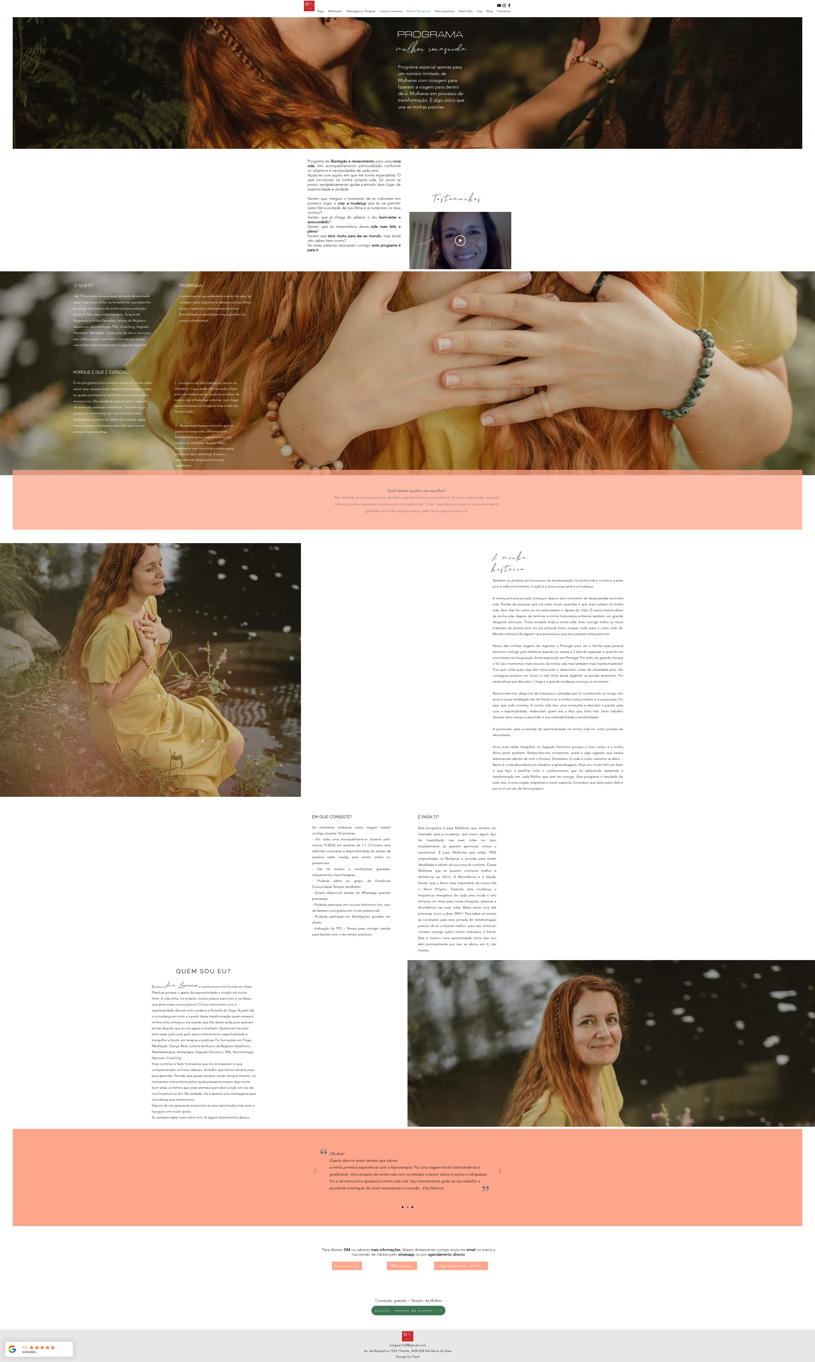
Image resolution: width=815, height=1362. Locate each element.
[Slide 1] (402, 1207)
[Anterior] (315, 1171)
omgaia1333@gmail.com (407, 1345)
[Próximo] (500, 1171)
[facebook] (509, 5)
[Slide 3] (412, 1207)
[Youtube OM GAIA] (499, 5)
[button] (361, 11)
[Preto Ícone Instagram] (504, 5)
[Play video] (460, 240)
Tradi (415, 1357)
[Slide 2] (407, 1207)
